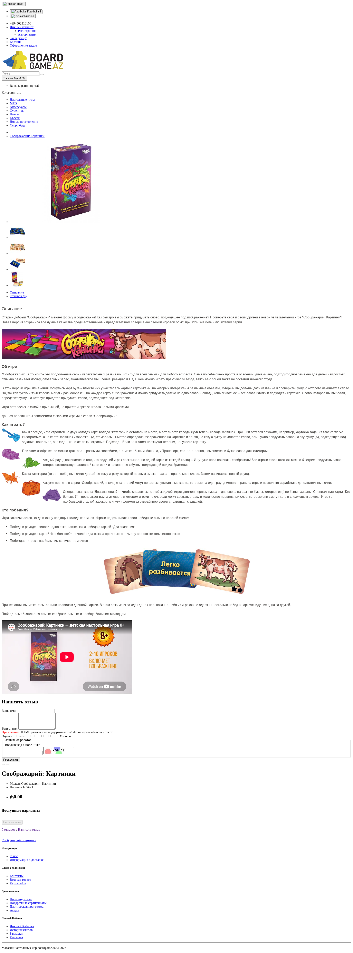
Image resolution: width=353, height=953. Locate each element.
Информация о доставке (27, 859)
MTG (13, 103)
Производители (21, 899)
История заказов (21, 930)
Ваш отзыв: (10, 728)
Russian (29, 16)
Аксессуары (18, 107)
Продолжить (11, 759)
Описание (17, 292)
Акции (14, 910)
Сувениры (17, 110)
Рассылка (16, 937)
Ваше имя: (9, 710)
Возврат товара (20, 879)
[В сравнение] (7, 764)
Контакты (16, 876)
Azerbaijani (34, 11)
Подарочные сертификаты (28, 903)
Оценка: (7, 736)
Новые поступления (24, 121)
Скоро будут (18, 125)
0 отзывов (9, 829)
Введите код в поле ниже (22, 745)
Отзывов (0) (18, 296)
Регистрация (27, 30)
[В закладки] (3, 764)
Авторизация (27, 34)
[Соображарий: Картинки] (71, 221)
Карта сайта (18, 883)
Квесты (15, 118)
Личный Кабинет (22, 926)
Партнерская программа (27, 906)
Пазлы (14, 114)
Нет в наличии (12, 822)
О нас (14, 856)
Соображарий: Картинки (27, 136)
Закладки (16, 933)
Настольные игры (22, 99)
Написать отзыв (29, 829)
